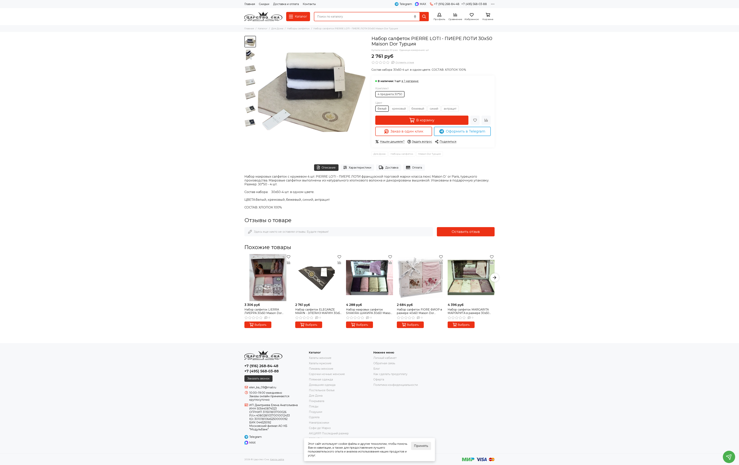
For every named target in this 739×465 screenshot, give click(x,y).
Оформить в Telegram (465, 131)
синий (434, 108)
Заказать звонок (258, 378)
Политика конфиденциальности (395, 385)
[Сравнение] (486, 120)
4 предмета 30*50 (390, 94)
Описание (329, 167)
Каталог (263, 28)
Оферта (378, 379)
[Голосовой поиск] (415, 16)
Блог (376, 368)
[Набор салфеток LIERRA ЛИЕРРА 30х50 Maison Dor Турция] (267, 277)
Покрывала (316, 401)
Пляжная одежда (321, 379)
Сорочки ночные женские (327, 374)
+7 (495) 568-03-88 (474, 4)
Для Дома (277, 28)
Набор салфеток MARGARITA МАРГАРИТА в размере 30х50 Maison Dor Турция (468, 311)
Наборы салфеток (298, 28)
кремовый (399, 108)
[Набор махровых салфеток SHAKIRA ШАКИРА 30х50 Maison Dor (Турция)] (369, 277)
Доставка (391, 167)
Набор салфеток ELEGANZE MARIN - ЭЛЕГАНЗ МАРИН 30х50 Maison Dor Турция (318, 311)
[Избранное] (475, 120)
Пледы (313, 406)
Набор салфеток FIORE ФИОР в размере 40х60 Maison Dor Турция (419, 311)
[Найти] (424, 16)
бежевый (417, 108)
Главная (249, 4)
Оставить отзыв (466, 232)
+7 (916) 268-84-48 (446, 4)
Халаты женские (320, 358)
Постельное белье (322, 390)
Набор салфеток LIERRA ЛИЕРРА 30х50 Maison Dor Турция (263, 311)
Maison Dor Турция (429, 153)
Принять (421, 446)
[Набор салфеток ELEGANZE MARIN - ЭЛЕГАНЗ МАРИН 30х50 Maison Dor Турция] (318, 277)
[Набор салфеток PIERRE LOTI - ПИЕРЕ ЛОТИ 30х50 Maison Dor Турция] (313, 91)
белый (382, 108)
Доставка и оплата (286, 4)
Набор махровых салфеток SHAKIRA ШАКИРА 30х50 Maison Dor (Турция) (369, 311)
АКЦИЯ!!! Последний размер (329, 433)
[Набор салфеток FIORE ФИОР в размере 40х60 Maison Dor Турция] (420, 277)
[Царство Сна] (263, 16)
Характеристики (360, 167)
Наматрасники (319, 422)
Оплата (417, 167)
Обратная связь (384, 363)
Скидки (264, 4)
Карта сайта (277, 459)
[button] (260, 90)
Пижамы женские (321, 368)
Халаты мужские (320, 363)
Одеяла (314, 417)
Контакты (309, 4)
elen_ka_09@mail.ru (262, 387)
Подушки (315, 412)
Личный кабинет (385, 358)
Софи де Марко (320, 428)
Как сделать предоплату (390, 374)
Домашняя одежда (322, 385)
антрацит (450, 108)
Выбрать (260, 325)
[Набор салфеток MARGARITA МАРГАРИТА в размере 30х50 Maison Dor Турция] (471, 277)
